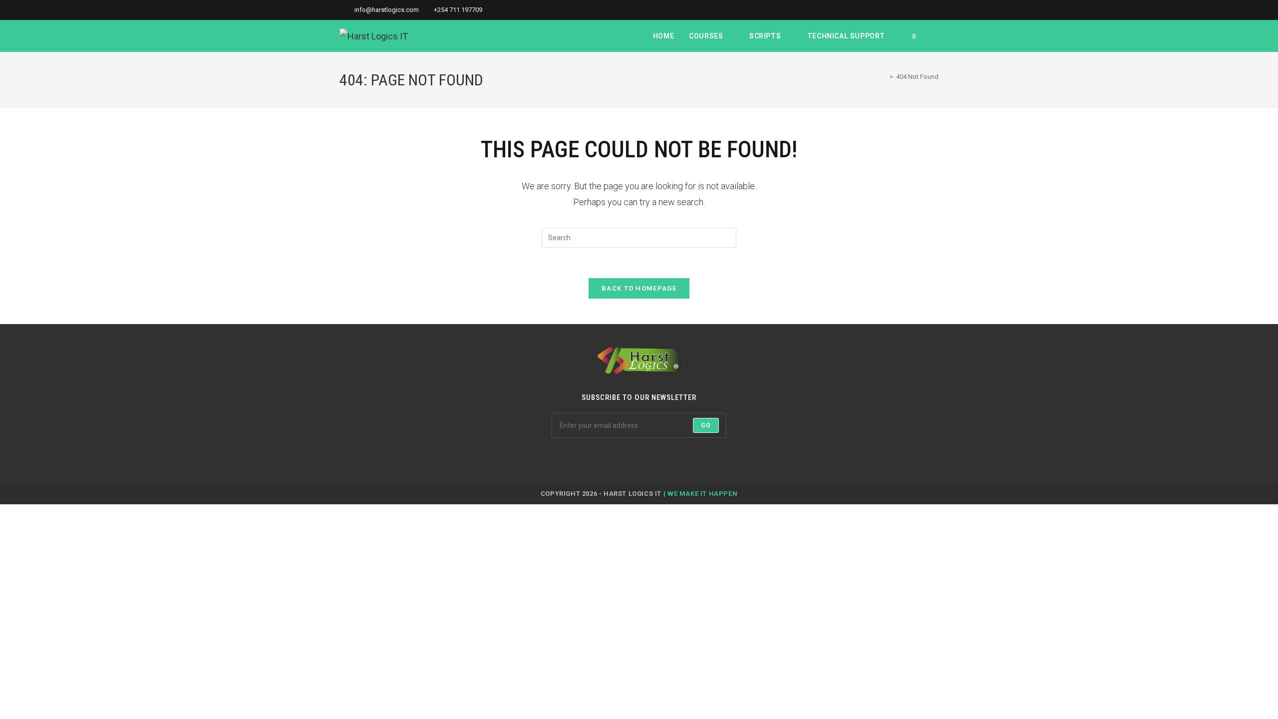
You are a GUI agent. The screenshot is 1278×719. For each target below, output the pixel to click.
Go (706, 425)
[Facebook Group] (901, 10)
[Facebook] (603, 458)
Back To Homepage (639, 288)
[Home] (884, 76)
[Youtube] (934, 10)
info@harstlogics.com (386, 9)
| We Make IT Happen (700, 493)
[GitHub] (651, 458)
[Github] (924, 10)
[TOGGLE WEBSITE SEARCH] (936, 36)
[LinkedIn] (913, 10)
